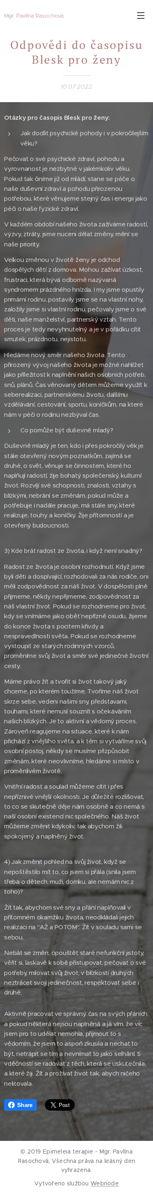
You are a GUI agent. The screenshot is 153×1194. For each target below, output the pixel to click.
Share (25, 1105)
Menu (141, 15)
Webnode (105, 1183)
